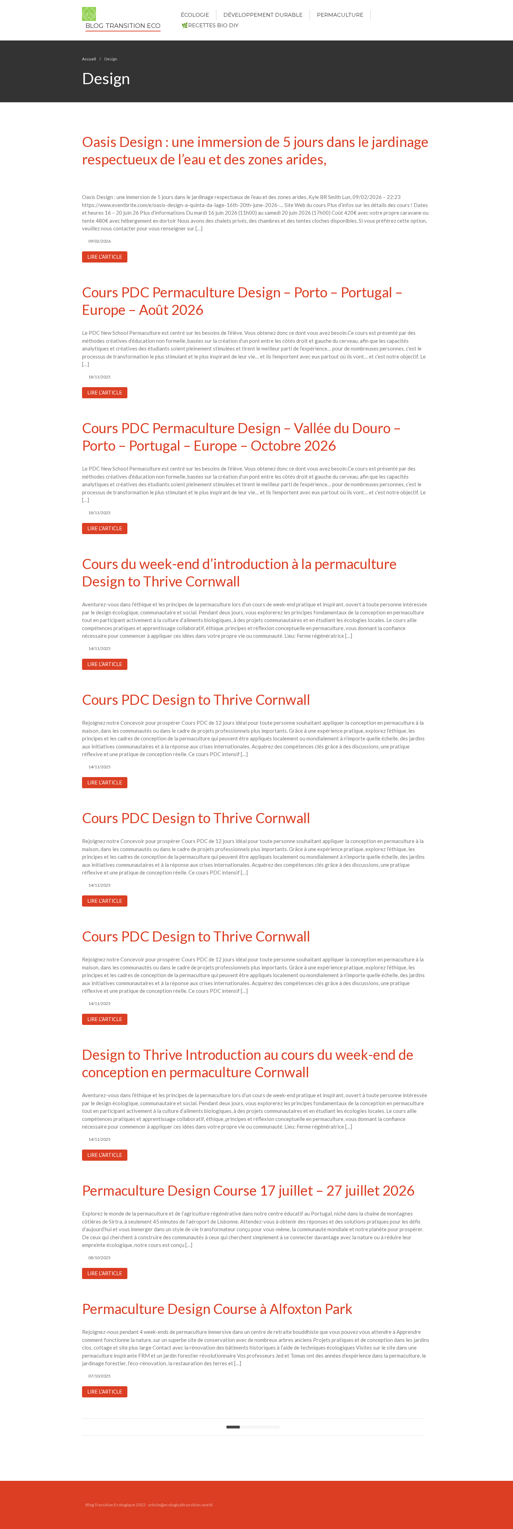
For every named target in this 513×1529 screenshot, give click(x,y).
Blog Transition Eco (123, 26)
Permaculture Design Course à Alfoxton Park (217, 1308)
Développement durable (263, 15)
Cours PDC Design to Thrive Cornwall (196, 699)
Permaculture (340, 15)
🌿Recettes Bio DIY (209, 25)
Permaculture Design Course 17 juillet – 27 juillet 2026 (248, 1190)
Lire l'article (104, 257)
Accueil (89, 58)
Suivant (273, 1427)
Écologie (195, 15)
